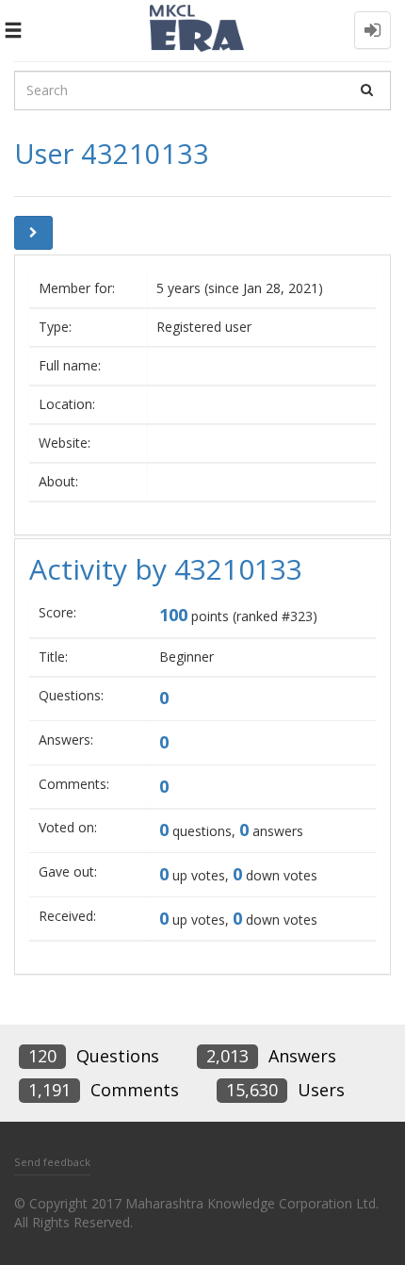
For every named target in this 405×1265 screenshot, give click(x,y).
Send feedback (52, 1162)
